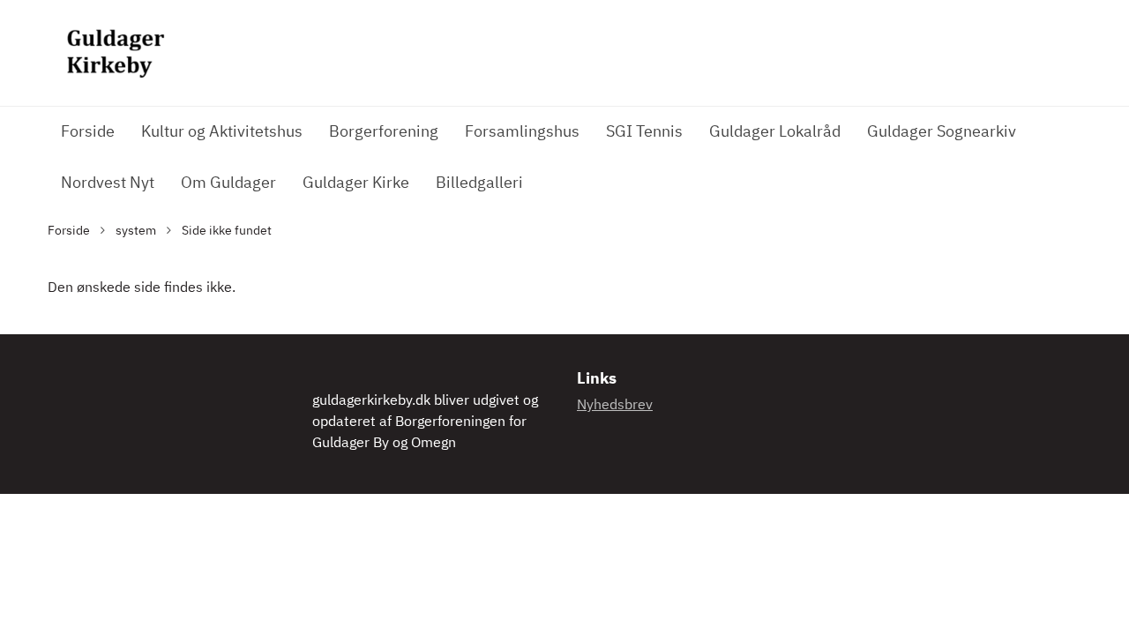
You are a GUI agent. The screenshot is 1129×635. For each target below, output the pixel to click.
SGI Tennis (644, 132)
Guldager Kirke (356, 183)
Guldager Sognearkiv (941, 132)
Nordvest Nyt (107, 183)
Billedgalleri (479, 183)
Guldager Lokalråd (775, 132)
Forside (88, 132)
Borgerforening (383, 132)
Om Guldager (228, 183)
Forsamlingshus (522, 132)
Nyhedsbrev (615, 406)
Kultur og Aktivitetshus (222, 132)
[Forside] (113, 53)
